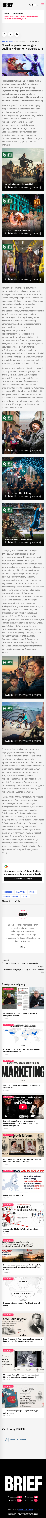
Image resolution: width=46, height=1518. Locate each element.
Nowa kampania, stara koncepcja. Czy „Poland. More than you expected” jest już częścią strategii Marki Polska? (23, 1267)
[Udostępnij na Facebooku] (4, 34)
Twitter (16, 1500)
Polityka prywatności (28, 1514)
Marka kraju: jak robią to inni (13, 1195)
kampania (20, 892)
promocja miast (10, 896)
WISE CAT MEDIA (25, 1509)
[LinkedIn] (19, 901)
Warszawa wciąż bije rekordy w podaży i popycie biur (24, 971)
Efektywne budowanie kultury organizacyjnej (20, 963)
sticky (26, 896)
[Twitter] (16, 901)
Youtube (32, 1500)
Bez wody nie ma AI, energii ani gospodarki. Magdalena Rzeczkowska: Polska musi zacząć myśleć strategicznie (20, 1123)
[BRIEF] (23, 914)
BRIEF (24, 41)
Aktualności (18, 13)
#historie (7, 892)
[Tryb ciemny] (38, 5)
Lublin (32, 892)
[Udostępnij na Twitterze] (10, 34)
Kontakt (12, 1514)
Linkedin (32, 1497)
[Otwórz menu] (42, 5)
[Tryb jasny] (30, 5)
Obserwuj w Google (23, 879)
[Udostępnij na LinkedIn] (16, 34)
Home (6, 13)
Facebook (15, 1497)
